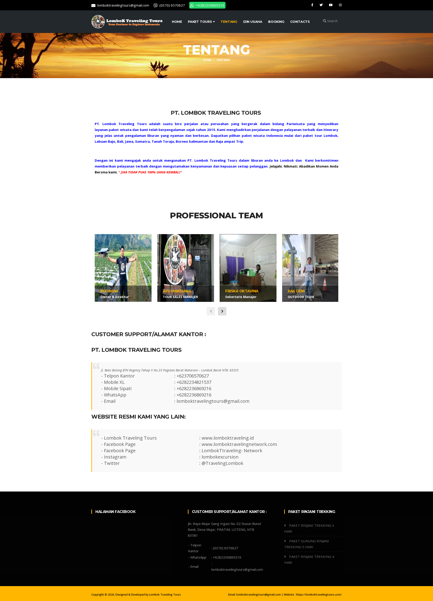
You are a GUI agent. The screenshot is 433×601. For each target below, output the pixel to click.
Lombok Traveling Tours (165, 594)
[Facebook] (313, 5)
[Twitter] (321, 5)
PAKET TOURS (200, 22)
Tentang (229, 22)
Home (207, 60)
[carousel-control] (211, 311)
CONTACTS (300, 22)
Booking (276, 22)
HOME (177, 22)
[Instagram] (340, 5)
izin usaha (252, 22)
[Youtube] (331, 5)
